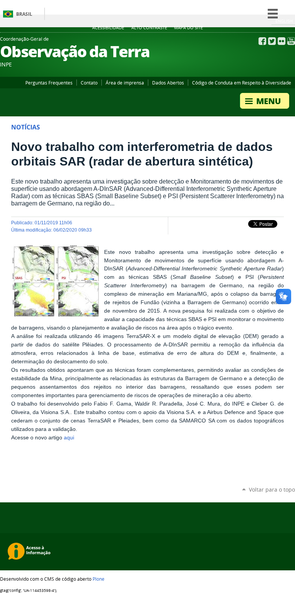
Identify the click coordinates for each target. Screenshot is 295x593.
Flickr (281, 41)
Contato (89, 83)
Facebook (262, 41)
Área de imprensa (125, 83)
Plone (98, 579)
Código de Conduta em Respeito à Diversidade (241, 83)
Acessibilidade (108, 27)
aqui (69, 438)
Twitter (272, 41)
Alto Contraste (149, 27)
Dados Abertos (168, 83)
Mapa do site (188, 27)
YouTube (291, 41)
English (284, 21)
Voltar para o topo (272, 489)
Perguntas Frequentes (49, 83)
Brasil (24, 14)
